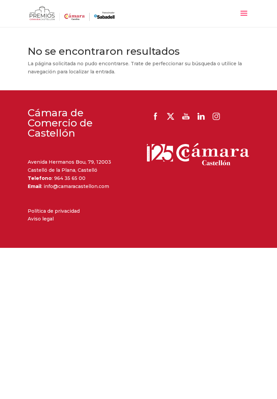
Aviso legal (41, 219)
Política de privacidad (54, 211)
